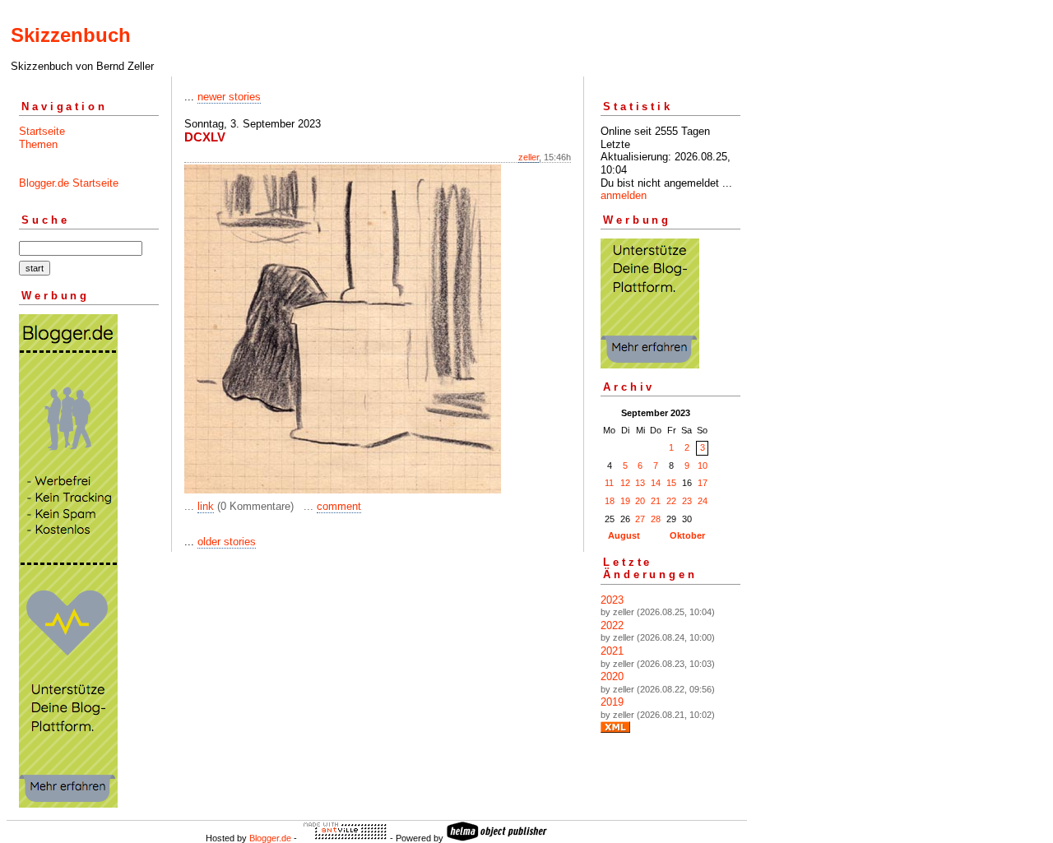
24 (702, 501)
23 (687, 501)
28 (656, 519)
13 (640, 483)
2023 (612, 600)
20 (640, 501)
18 (610, 501)
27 (640, 519)
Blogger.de (270, 838)
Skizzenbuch (71, 35)
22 (671, 501)
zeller (528, 157)
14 (656, 483)
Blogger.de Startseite (68, 183)
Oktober (687, 535)
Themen (38, 144)
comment (339, 506)
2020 (612, 676)
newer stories (229, 96)
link (205, 506)
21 (656, 501)
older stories (226, 541)
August (624, 535)
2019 (612, 702)
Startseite (42, 131)
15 (671, 483)
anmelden (624, 195)
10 (702, 465)
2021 (612, 651)
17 (702, 483)
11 (609, 483)
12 (625, 483)
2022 (612, 625)
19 (625, 501)
